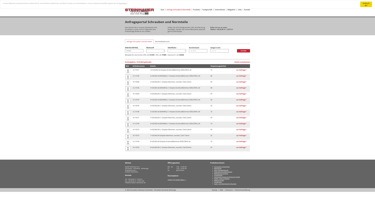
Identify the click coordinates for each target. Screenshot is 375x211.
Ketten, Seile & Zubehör (222, 179)
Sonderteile (218, 182)
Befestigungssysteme (221, 174)
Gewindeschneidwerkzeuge (223, 172)
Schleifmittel (218, 175)
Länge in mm (215, 48)
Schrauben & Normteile (222, 167)
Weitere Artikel (219, 180)
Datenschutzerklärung (242, 190)
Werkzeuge (217, 168)
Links (240, 10)
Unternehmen (220, 10)
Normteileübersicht (162, 41)
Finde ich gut (366, 4)
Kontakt (247, 10)
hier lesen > (123, 3)
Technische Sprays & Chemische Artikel (227, 177)
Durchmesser (194, 48)
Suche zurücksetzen (242, 62)
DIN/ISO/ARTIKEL (131, 48)
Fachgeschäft (207, 10)
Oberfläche (172, 48)
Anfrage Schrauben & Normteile (179, 10)
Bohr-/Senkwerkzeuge (221, 170)
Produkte (196, 10)
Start (162, 10)
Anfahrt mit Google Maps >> (177, 180)
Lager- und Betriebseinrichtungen (225, 184)
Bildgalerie (231, 10)
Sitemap (214, 190)
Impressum (229, 190)
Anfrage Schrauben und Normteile (139, 41)
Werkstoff (150, 48)
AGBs (221, 190)
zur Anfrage (241, 70)
